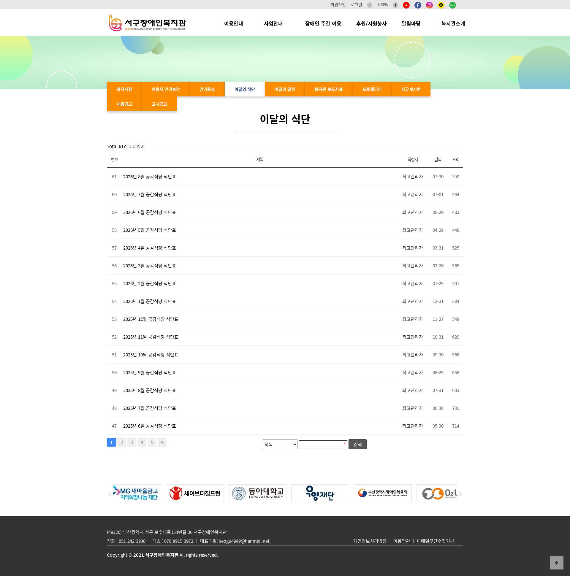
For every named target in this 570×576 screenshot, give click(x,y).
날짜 (437, 159)
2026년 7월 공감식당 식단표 (149, 194)
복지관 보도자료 (329, 89)
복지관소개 (454, 23)
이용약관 (401, 541)
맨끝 (162, 442)
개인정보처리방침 (370, 541)
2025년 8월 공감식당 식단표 (149, 390)
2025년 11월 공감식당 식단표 (150, 336)
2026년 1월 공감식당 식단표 (149, 301)
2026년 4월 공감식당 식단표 (149, 247)
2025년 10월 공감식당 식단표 (150, 354)
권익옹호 (207, 89)
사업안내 (277, 23)
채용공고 (124, 104)
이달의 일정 (285, 89)
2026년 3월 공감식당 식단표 (149, 265)
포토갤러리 (372, 89)
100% (382, 4)
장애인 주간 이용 (323, 23)
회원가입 (338, 4)
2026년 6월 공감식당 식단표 (149, 212)
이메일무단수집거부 (435, 541)
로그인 (356, 4)
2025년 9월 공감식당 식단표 (149, 372)
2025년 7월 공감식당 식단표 (149, 407)
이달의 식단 (245, 89)
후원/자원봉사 (371, 23)
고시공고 (159, 104)
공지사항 (124, 89)
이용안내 (236, 23)
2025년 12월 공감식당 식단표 (150, 318)
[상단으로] (556, 562)
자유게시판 (411, 89)
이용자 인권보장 (166, 89)
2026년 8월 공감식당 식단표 (149, 176)
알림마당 (414, 23)
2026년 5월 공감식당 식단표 (149, 229)
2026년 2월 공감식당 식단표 (149, 283)
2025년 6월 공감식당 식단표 (149, 425)
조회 (455, 159)
